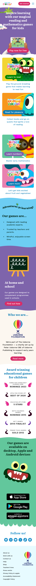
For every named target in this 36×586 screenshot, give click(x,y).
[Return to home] (7, 4)
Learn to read (14, 77)
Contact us (7, 559)
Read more (18, 358)
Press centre (7, 570)
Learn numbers (14, 154)
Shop (5, 564)
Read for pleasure (14, 112)
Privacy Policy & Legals (11, 573)
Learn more (14, 183)
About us (6, 553)
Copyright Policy (9, 579)
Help (4, 561)
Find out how (13, 303)
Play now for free (18, 50)
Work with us (7, 556)
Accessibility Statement (11, 576)
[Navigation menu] (33, 4)
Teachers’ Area (8, 567)
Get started (24, 3)
